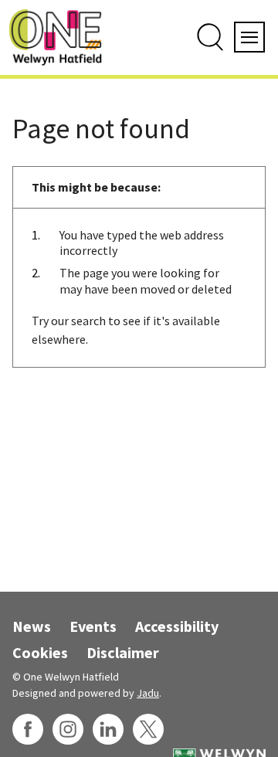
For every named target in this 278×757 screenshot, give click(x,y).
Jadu (148, 693)
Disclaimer (122, 652)
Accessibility (177, 626)
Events (93, 626)
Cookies (40, 652)
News (31, 626)
